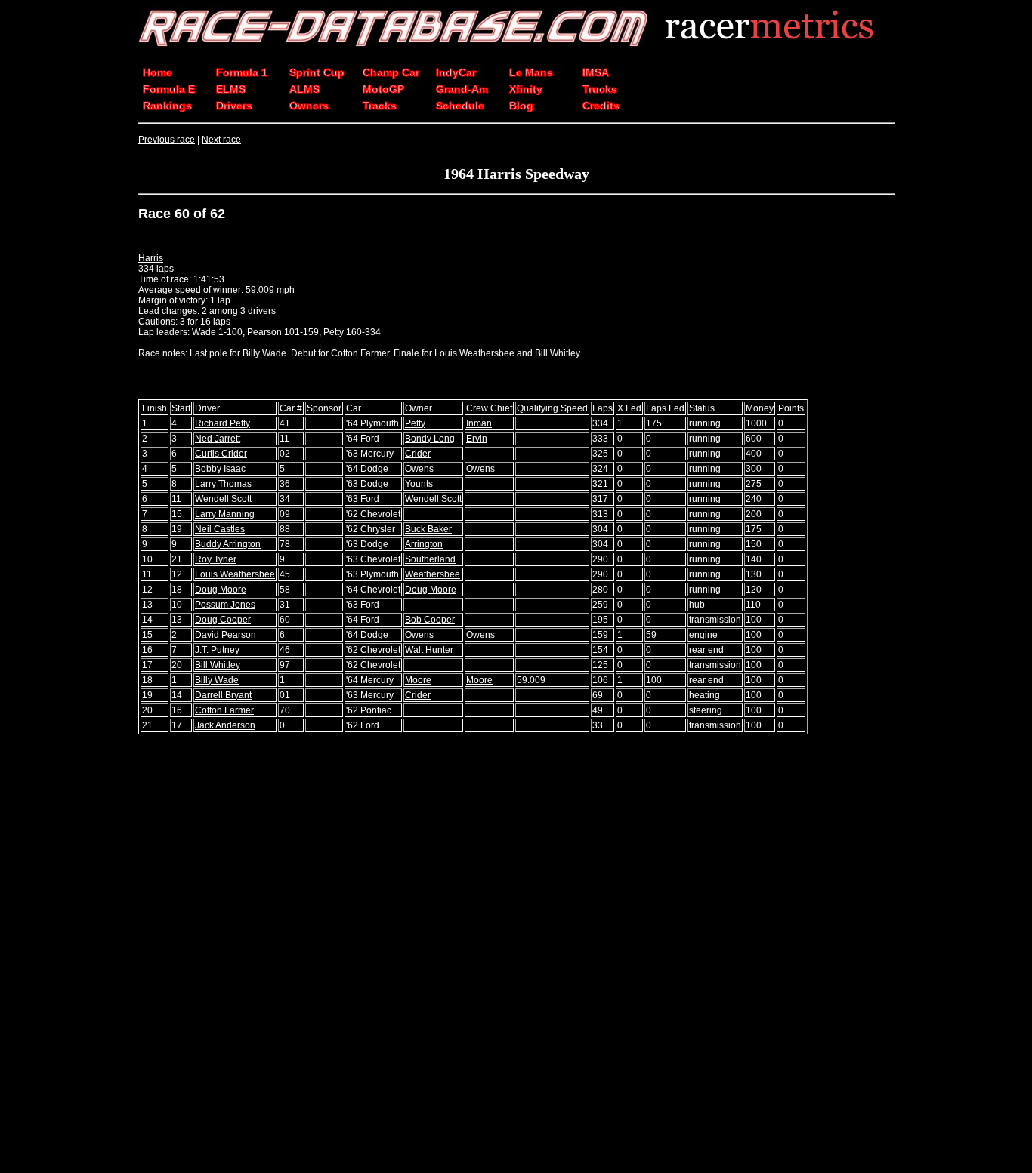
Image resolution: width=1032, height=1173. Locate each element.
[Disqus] (516, 955)
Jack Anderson (225, 725)
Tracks (380, 106)
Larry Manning (225, 514)
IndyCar (456, 72)
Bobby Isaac (220, 468)
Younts (419, 484)
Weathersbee (432, 574)
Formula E (169, 89)
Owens (419, 468)
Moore (418, 680)
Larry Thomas (223, 484)
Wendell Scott (223, 499)
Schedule (460, 106)
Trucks (599, 89)
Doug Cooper (223, 619)
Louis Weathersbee (235, 574)
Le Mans (531, 72)
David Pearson (225, 635)
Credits (601, 106)
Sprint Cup (317, 72)
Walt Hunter (429, 650)
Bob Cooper (430, 619)
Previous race (166, 139)
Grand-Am (462, 89)
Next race (221, 139)
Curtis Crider (221, 453)
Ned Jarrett (217, 438)
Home (157, 72)
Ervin (476, 438)
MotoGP (383, 89)
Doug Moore (220, 589)
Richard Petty (222, 423)
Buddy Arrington (228, 544)
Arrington (424, 544)
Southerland (430, 559)
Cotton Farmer (224, 710)
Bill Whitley (217, 665)
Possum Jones (225, 604)
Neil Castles (220, 529)
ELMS (231, 89)
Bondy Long (430, 438)
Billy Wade (217, 680)
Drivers (234, 106)
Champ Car (391, 72)
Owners (309, 106)
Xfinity (525, 89)
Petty (415, 423)
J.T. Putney (217, 650)
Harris (150, 258)
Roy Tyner (215, 559)
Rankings (167, 106)
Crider (418, 453)
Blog (521, 106)
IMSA (595, 72)
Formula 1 (241, 72)
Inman (479, 423)
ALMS (304, 89)
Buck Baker (428, 529)
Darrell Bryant (223, 695)
